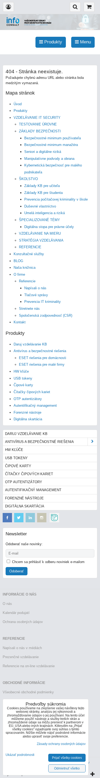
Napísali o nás (35, 288)
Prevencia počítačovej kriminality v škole (56, 199)
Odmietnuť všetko (67, 768)
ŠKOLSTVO (28, 179)
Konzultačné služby (29, 254)
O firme (19, 274)
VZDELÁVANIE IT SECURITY (37, 118)
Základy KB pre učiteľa (42, 186)
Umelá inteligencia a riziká (44, 213)
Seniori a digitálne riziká (42, 152)
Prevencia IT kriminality (42, 302)
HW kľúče (21, 371)
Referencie (27, 281)
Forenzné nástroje (27, 412)
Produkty (20, 111)
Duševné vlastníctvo (40, 206)
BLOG (18, 261)
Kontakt (20, 322)
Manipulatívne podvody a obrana (49, 159)
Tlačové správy (36, 295)
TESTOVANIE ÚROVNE (38, 124)
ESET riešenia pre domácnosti (42, 358)
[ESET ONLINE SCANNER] (54, 521)
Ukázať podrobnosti (20, 755)
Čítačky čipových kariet (32, 392)
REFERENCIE (30, 247)
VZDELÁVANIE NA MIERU (40, 233)
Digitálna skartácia (28, 419)
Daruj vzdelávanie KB (30, 344)
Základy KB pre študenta (43, 193)
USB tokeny (23, 378)
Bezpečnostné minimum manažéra (51, 145)
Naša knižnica (24, 268)
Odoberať (16, 571)
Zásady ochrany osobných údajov (61, 744)
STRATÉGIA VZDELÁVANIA (41, 240)
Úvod (18, 104)
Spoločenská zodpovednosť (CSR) (45, 315)
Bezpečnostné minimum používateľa (52, 138)
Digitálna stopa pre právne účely (49, 227)
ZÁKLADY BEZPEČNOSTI (40, 131)
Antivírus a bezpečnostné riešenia (40, 351)
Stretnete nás (29, 309)
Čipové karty (23, 385)
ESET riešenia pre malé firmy (42, 364)
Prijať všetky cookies (67, 758)
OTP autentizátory (28, 399)
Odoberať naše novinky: (24, 544)
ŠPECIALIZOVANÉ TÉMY (39, 220)
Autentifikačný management (35, 406)
